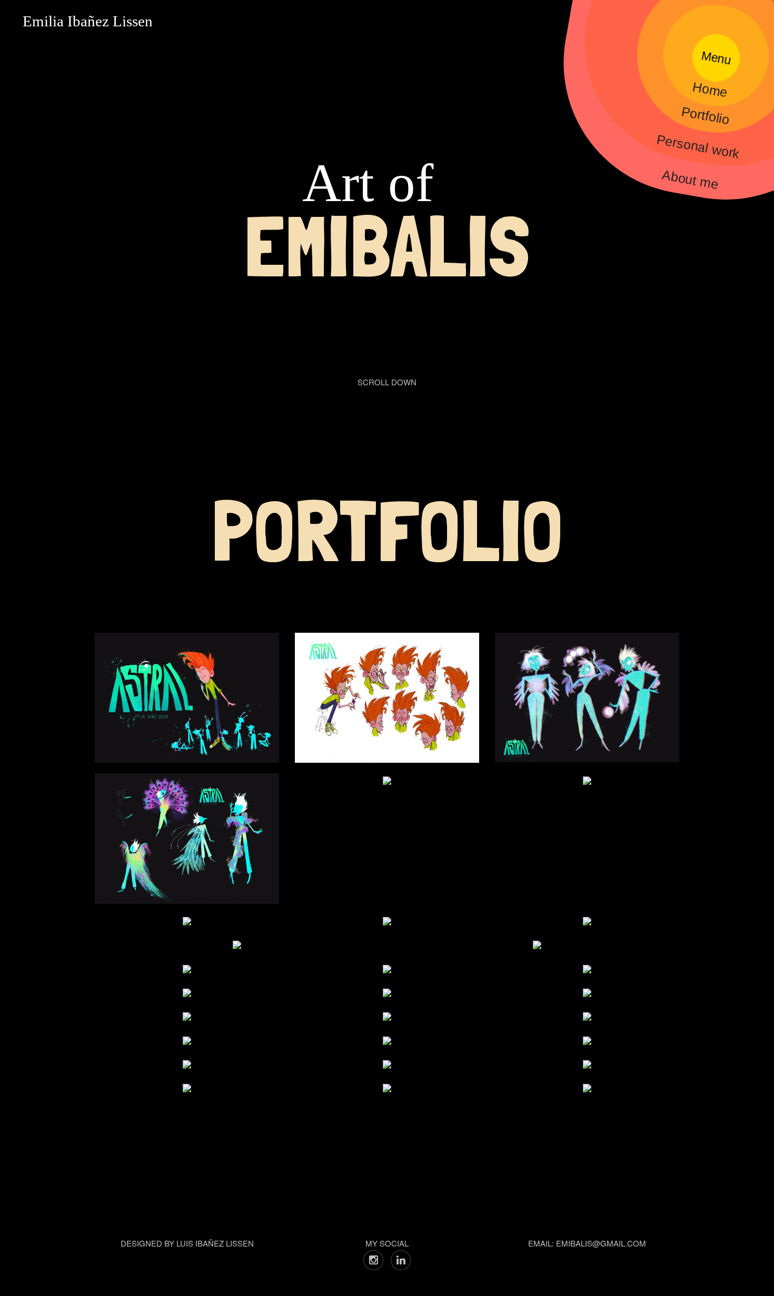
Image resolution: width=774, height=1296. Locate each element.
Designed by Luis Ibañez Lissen (187, 1243)
